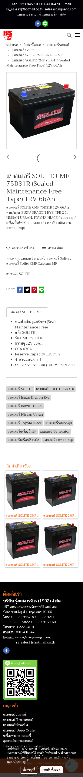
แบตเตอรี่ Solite (58, 258)
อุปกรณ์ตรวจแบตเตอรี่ (18, 741)
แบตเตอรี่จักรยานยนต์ (18, 720)
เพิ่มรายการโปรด (22, 248)
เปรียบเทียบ (54, 248)
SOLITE (24, 274)
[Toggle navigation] (77, 35)
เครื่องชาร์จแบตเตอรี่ (17, 736)
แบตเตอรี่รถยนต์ (32, 258)
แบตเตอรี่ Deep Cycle (19, 730)
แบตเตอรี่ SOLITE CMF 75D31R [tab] (28, 312)
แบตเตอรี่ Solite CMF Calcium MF (31, 264)
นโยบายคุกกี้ (20, 762)
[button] (68, 35)
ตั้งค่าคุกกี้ (29, 770)
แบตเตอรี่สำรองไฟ (15, 725)
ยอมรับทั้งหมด (51, 770)
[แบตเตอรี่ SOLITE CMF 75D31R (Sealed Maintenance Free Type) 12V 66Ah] (41, 110)
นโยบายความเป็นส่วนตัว (55, 757)
